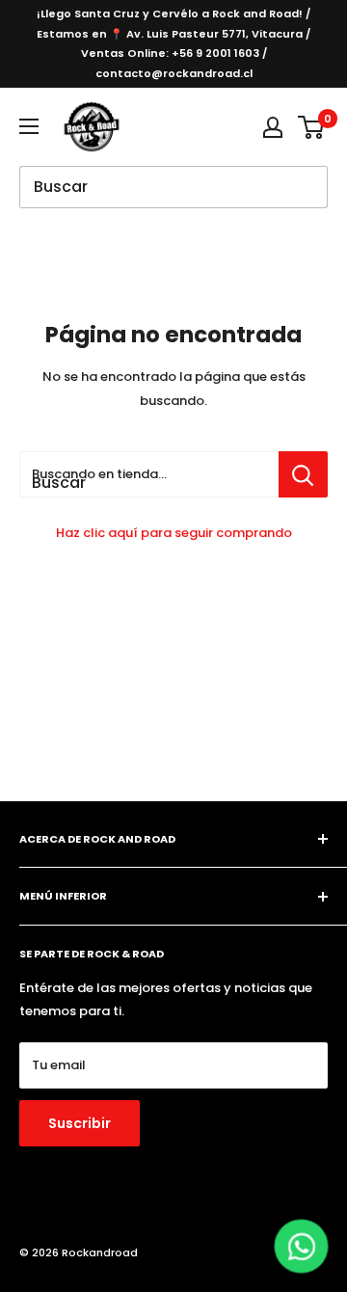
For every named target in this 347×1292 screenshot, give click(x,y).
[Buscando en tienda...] (303, 474)
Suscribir (79, 1123)
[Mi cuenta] (272, 127)
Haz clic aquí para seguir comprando (174, 533)
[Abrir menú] (29, 126)
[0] (312, 127)
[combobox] (149, 474)
